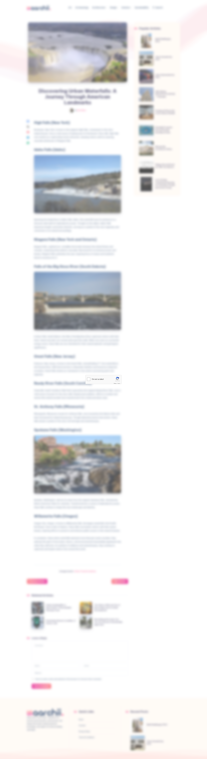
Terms (118, 383)
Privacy (115, 383)
